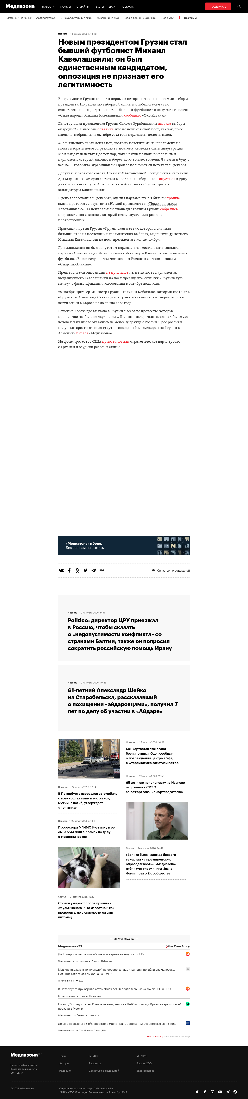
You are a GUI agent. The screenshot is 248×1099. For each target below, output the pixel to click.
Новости (48, 6)
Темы (62, 1055)
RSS (94, 1055)
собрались (169, 209)
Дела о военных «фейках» (140, 17)
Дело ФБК (168, 17)
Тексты (99, 6)
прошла (173, 198)
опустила (167, 179)
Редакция (65, 1070)
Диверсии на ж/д (108, 17)
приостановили (115, 341)
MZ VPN (141, 1055)
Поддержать (218, 6)
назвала (164, 123)
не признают (117, 272)
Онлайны (83, 6)
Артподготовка (46, 17)
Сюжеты (65, 6)
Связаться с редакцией (173, 570)
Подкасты (127, 6)
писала (82, 333)
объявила (105, 129)
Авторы (64, 1063)
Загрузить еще (124, 938)
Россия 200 (144, 1063)
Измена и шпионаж (19, 17)
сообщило (132, 115)
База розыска (145, 1070)
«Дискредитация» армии (76, 17)
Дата (112, 6)
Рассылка (95, 1063)
